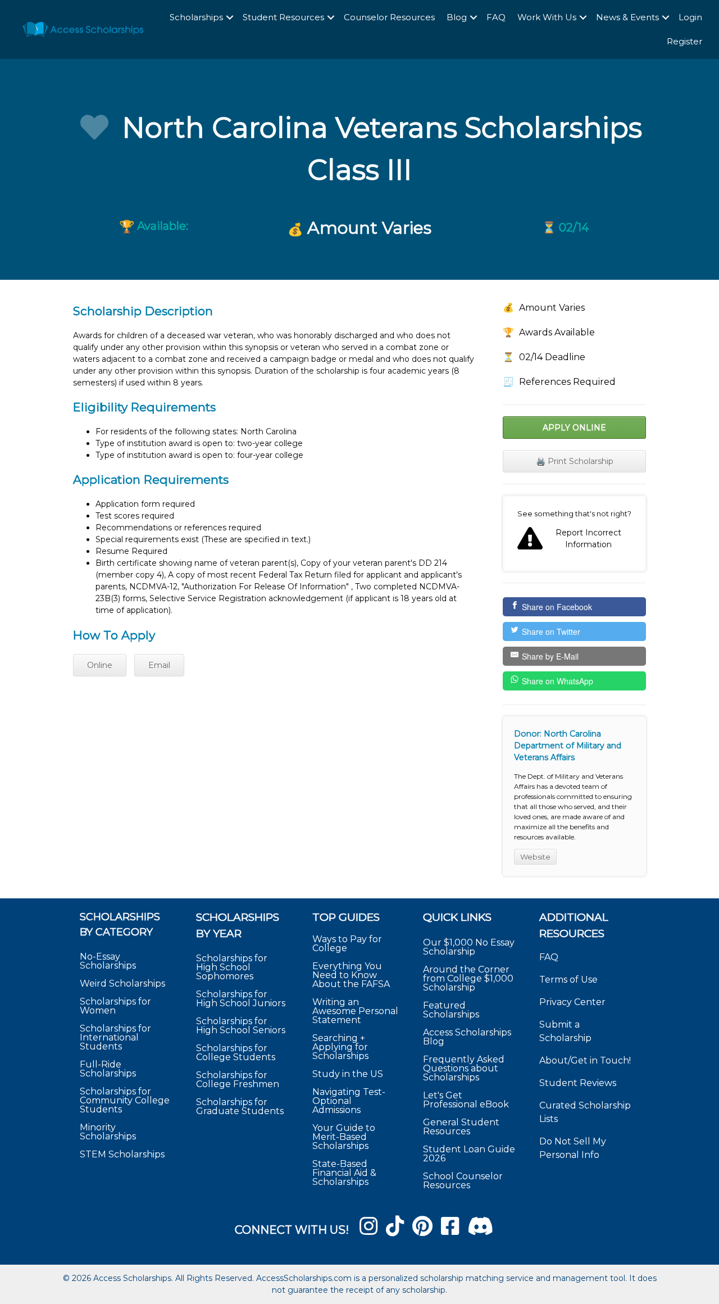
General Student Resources (461, 1127)
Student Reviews (577, 1083)
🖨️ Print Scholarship (574, 461)
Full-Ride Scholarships (108, 1069)
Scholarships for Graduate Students (240, 1106)
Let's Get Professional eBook (466, 1100)
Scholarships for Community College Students (125, 1100)
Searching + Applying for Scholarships (340, 1047)
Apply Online (574, 427)
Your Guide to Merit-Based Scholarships (343, 1137)
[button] (229, 18)
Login (690, 17)
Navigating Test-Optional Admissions (348, 1101)
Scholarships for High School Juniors (240, 998)
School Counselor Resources (463, 1181)
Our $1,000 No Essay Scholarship (469, 947)
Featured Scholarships (452, 1010)
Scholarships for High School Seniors (240, 1025)
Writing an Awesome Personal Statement (355, 1011)
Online (99, 665)
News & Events (627, 17)
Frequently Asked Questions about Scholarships (463, 1068)
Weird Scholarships (122, 983)
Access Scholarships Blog (467, 1037)
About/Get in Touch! (585, 1060)
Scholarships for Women (115, 1006)
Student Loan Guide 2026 (469, 1154)
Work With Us (546, 17)
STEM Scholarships (122, 1154)
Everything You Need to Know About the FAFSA (351, 975)
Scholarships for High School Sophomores (231, 967)
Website (535, 856)
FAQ (496, 17)
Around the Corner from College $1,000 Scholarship (468, 978)
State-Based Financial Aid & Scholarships (344, 1172)
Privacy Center (572, 1002)
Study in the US (347, 1074)
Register (684, 41)
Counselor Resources (389, 17)
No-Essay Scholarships (108, 961)
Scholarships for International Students (115, 1037)
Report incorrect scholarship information (574, 533)
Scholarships (196, 17)
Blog (457, 17)
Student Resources (283, 17)
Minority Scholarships (108, 1132)
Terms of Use (568, 979)
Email (159, 665)
